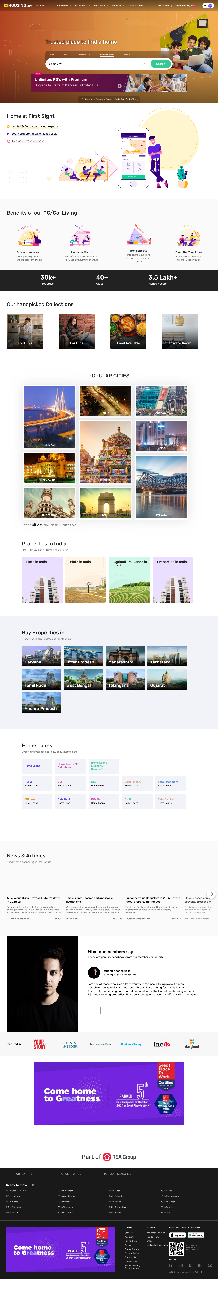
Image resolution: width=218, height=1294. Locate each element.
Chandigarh (52, 525)
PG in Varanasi (167, 1201)
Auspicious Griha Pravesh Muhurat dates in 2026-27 (34, 899)
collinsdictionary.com (157, 1245)
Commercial (84, 54)
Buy (52, 54)
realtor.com (153, 1237)
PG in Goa (165, 1212)
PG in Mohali (12, 1212)
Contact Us (130, 1257)
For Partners (131, 1241)
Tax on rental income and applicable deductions (89, 899)
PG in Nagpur (64, 1201)
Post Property (185, 5)
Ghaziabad (69, 525)
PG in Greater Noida (16, 1191)
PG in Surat (114, 1191)
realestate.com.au (156, 1233)
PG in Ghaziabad (14, 1207)
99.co (149, 1241)
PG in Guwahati (65, 1191)
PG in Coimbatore (117, 1207)
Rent (66, 54)
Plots (127, 54)
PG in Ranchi (115, 1201)
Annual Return (132, 1249)
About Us (129, 1237)
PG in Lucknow (13, 1196)
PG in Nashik (166, 1207)
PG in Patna (166, 1191)
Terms (128, 1245)
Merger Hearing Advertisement (132, 1266)
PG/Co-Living (107, 54)
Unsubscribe (131, 1261)
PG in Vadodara (65, 1207)
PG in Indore (12, 1201)
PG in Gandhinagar (67, 1196)
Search (160, 63)
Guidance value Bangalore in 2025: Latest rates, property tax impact (152, 899)
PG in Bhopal (115, 1212)
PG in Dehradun (116, 1196)
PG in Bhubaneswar (170, 1196)
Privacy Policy (132, 1253)
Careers (129, 1233)
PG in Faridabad (65, 1212)
